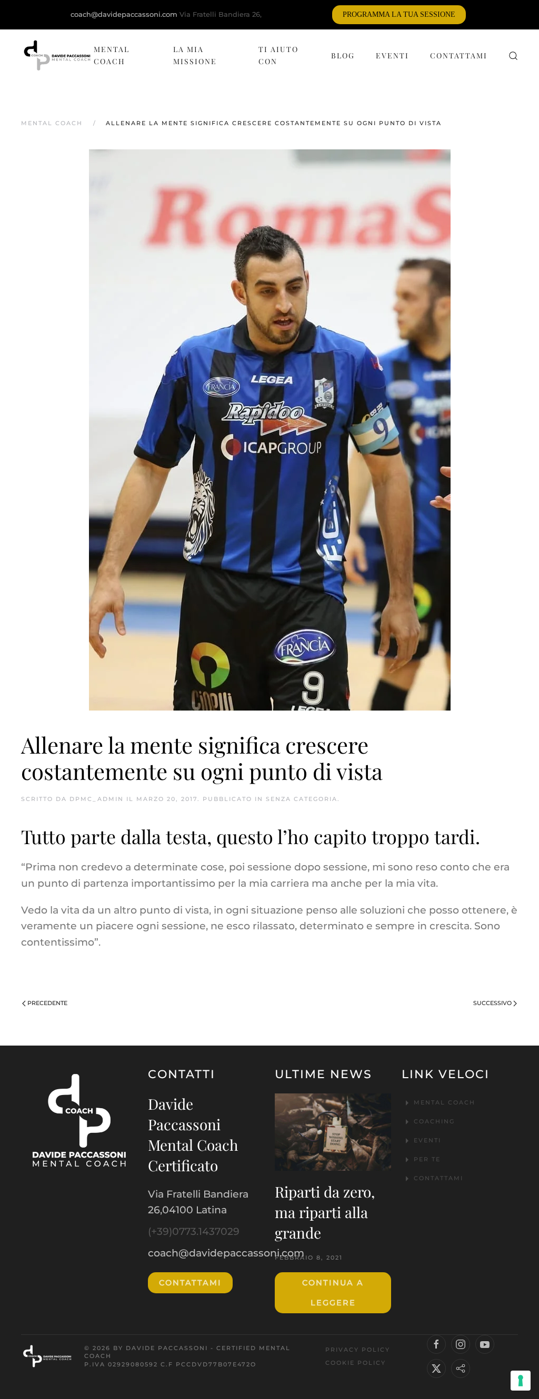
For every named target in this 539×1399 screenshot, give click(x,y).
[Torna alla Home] (57, 56)
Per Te (427, 1159)
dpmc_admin (96, 799)
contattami (190, 1283)
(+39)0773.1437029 (193, 1231)
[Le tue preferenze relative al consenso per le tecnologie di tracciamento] (521, 1381)
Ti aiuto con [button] (278, 55)
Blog (343, 55)
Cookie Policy (355, 1362)
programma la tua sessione (399, 14)
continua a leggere (333, 1292)
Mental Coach (111, 55)
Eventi (392, 55)
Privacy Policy (357, 1349)
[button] (513, 56)
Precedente (47, 1003)
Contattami (458, 55)
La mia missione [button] (195, 55)
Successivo (492, 1003)
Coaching (434, 1121)
